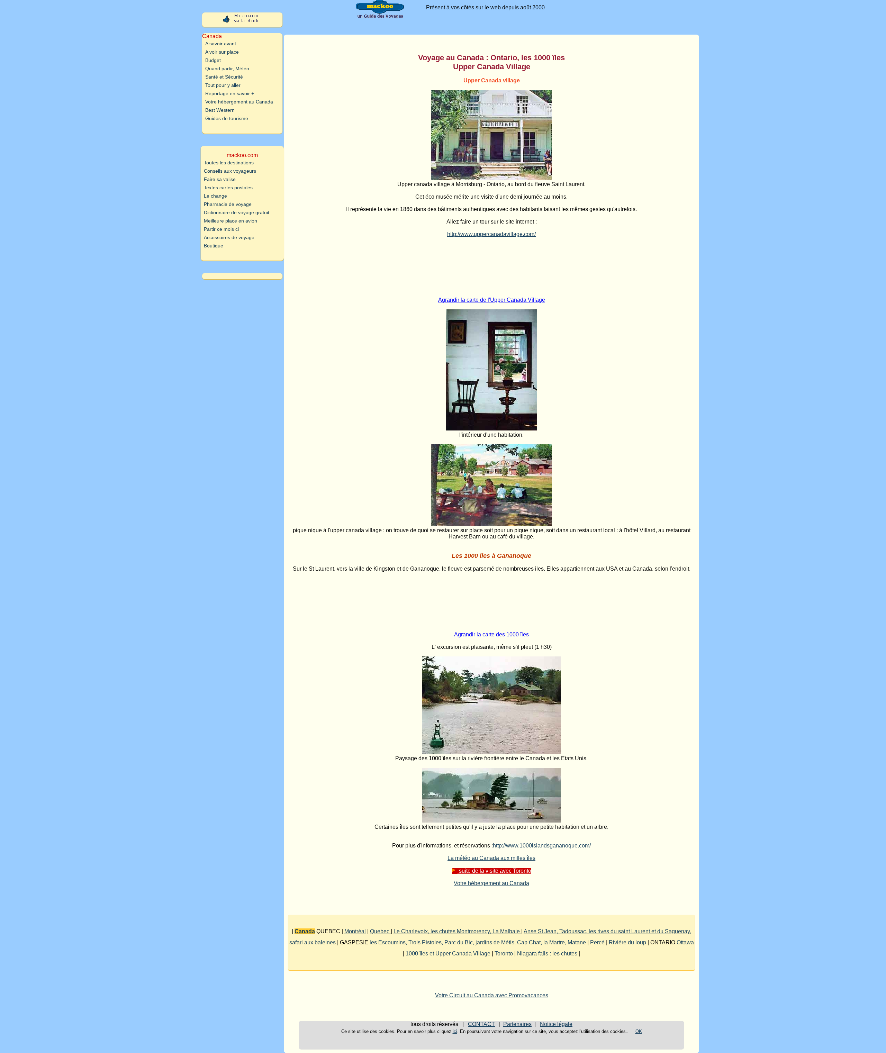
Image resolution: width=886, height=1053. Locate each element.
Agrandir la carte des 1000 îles (491, 634)
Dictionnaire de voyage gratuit (236, 212)
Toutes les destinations (229, 162)
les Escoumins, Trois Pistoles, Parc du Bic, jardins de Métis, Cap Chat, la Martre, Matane (478, 942)
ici (455, 1031)
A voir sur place (222, 52)
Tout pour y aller (223, 85)
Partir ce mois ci (221, 229)
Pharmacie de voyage (228, 204)
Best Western (220, 110)
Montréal (355, 931)
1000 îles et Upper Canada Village (448, 953)
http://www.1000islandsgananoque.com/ (542, 845)
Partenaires (517, 1024)
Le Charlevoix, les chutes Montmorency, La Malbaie (457, 931)
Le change (215, 196)
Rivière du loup (628, 942)
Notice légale (556, 1024)
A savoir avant (220, 43)
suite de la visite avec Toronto (494, 871)
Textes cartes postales (228, 187)
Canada (305, 931)
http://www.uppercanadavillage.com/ (491, 234)
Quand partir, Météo (227, 68)
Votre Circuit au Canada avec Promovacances (491, 995)
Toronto (504, 953)
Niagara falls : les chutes (547, 953)
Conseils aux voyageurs (230, 171)
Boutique (213, 245)
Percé (597, 942)
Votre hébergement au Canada (491, 883)
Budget (213, 60)
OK (638, 1031)
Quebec (380, 931)
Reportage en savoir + (229, 93)
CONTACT (481, 1024)
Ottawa (685, 942)
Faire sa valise (220, 179)
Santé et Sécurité (224, 77)
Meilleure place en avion (230, 221)
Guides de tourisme (226, 118)
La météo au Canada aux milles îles (491, 858)
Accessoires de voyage (229, 237)
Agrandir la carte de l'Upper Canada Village (491, 300)
